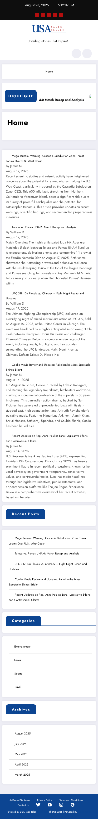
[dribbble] (49, 15)
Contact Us (23, 805)
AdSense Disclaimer (20, 800)
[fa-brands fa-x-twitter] (43, 15)
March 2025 (22, 775)
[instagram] (55, 15)
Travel (17, 687)
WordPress (42, 812)
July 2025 (20, 744)
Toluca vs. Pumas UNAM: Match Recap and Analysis (42, 100)
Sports (18, 673)
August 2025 (23, 733)
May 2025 (21, 754)
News (17, 660)
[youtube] (61, 15)
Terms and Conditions (71, 800)
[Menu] (8, 53)
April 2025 (21, 764)
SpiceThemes (84, 812)
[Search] (76, 53)
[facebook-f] (37, 15)
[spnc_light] (87, 53)
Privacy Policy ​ (45, 800)
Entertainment (22, 646)
